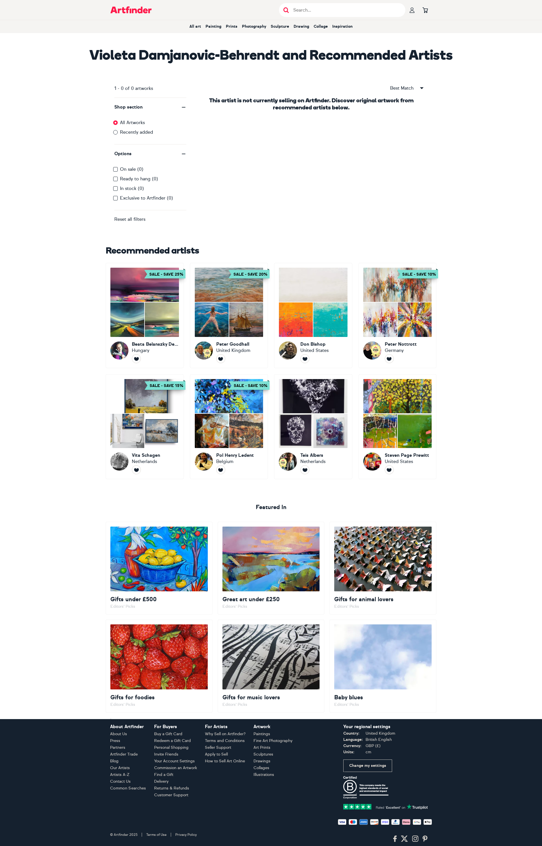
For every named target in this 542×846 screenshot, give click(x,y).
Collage (321, 26)
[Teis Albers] (313, 427)
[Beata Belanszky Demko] (144, 315)
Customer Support (171, 795)
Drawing (301, 26)
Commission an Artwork (175, 767)
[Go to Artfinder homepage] (131, 10)
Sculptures (263, 754)
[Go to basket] (425, 10)
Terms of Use (156, 835)
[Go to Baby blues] (383, 666)
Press (115, 740)
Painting (213, 26)
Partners (117, 747)
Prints (231, 26)
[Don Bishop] (313, 315)
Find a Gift (163, 774)
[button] (150, 107)
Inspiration (342, 26)
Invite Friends (166, 754)
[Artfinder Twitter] (404, 839)
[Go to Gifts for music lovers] (271, 666)
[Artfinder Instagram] (415, 839)
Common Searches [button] (128, 788)
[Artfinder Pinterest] (425, 839)
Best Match (402, 88)
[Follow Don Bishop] (304, 358)
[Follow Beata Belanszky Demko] (136, 358)
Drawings (261, 761)
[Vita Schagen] (144, 427)
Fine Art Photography (272, 740)
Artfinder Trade (124, 754)
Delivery (161, 781)
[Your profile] (412, 10)
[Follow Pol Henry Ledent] (220, 469)
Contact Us (120, 781)
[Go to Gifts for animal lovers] (383, 568)
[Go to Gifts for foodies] (159, 666)
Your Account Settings (174, 761)
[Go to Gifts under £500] (159, 568)
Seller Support (218, 747)
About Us (118, 734)
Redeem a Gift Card (172, 740)
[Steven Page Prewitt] (397, 427)
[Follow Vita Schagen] (136, 469)
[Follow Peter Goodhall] (220, 358)
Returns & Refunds (171, 788)
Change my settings (367, 765)
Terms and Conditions (225, 740)
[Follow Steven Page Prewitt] (389, 469)
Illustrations (263, 774)
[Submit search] (286, 10)
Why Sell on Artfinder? (225, 734)
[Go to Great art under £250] (271, 568)
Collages (261, 767)
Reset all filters (129, 219)
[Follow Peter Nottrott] (389, 358)
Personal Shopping (171, 747)
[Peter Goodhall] (229, 315)
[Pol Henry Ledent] (229, 427)
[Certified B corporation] (365, 787)
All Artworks (132, 122)
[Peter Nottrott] (397, 315)
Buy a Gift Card (168, 734)
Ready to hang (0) (139, 178)
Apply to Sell (216, 754)
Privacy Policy (186, 835)
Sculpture (280, 26)
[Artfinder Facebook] (395, 839)
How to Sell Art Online (225, 761)
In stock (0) (132, 188)
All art (195, 26)
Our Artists (120, 767)
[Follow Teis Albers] (304, 469)
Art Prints (261, 747)
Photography (254, 26)
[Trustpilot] (385, 806)
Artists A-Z (120, 774)
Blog (114, 761)
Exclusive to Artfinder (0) (146, 198)
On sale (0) (131, 169)
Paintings (261, 734)
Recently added (136, 132)
